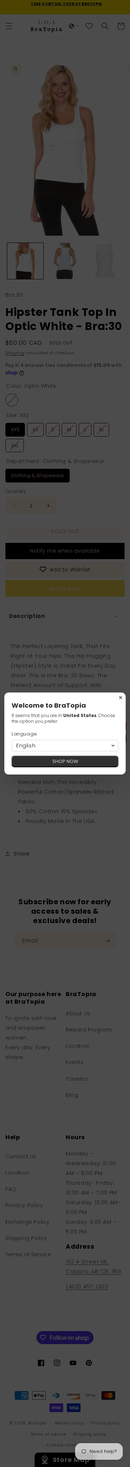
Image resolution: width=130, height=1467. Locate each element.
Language (24, 734)
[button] (65, 745)
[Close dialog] (120, 697)
